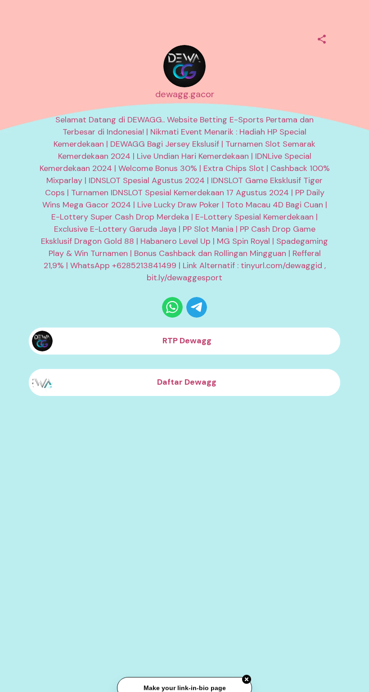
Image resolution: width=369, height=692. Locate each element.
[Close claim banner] (246, 678)
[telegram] (196, 307)
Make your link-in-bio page (184, 687)
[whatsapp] (172, 307)
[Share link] (321, 37)
